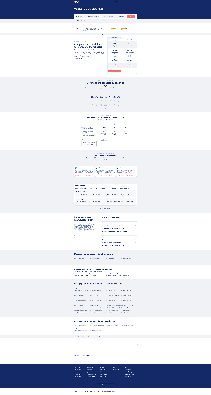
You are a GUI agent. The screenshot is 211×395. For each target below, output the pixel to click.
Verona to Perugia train (79, 305)
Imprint (86, 391)
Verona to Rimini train (110, 312)
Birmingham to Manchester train (112, 295)
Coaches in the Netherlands (93, 371)
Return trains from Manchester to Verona (83, 273)
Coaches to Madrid (91, 376)
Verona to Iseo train (125, 312)
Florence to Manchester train (96, 310)
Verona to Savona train (94, 298)
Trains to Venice (78, 372)
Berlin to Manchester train (95, 295)
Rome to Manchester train (126, 295)
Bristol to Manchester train (95, 330)
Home (75, 336)
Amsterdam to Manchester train (96, 302)
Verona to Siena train (94, 305)
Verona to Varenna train (79, 302)
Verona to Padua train (110, 290)
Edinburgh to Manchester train (127, 307)
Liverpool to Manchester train (80, 310)
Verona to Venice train (79, 258)
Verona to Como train (125, 302)
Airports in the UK (128, 372)
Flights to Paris (103, 371)
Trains (82, 1)
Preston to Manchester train (96, 328)
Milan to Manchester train (95, 288)
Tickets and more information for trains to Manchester (117, 275)
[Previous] (89, 97)
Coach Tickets (90, 367)
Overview (97, 34)
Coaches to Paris (90, 372)
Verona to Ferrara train (110, 300)
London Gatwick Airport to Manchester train (130, 293)
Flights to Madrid (103, 374)
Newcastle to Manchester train (80, 330)
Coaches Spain (90, 369)
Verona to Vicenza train (79, 295)
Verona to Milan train (110, 258)
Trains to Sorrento (78, 376)
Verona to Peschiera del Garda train (113, 288)
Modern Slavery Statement (109, 391)
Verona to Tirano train (110, 298)
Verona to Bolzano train (126, 258)
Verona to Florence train (95, 258)
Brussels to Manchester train (127, 305)
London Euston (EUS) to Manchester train (114, 305)
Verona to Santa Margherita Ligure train (114, 293)
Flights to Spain (103, 376)
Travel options (91, 34)
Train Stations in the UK (130, 374)
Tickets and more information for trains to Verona (85, 275)
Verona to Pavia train (78, 307)
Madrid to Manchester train (95, 290)
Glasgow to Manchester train (80, 288)
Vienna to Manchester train (80, 312)
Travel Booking (128, 376)
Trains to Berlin (78, 374)
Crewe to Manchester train (111, 328)
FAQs (102, 34)
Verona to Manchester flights (112, 273)
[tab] (89, 163)
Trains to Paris (78, 371)
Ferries (94, 1)
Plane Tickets (102, 367)
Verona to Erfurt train (110, 302)
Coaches (86, 1)
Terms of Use (92, 391)
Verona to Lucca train (78, 298)
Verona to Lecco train (125, 310)
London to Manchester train (80, 300)
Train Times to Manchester (88, 336)
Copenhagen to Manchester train (81, 290)
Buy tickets (83, 34)
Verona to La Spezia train (126, 300)
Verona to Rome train (78, 260)
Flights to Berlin (103, 369)
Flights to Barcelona (104, 372)
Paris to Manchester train (95, 293)
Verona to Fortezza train (126, 298)
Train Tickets (77, 367)
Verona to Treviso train (126, 290)
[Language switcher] (117, 2)
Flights (90, 1)
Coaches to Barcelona (91, 374)
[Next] (122, 97)
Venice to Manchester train (95, 300)
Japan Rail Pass (128, 369)
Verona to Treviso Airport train (112, 310)
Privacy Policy (100, 391)
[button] (103, 16)
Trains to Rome (78, 369)
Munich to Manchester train (80, 293)
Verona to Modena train (95, 312)
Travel (126, 367)
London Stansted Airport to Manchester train (115, 307)
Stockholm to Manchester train (127, 288)
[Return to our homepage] (77, 2)
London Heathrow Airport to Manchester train (99, 307)
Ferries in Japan (115, 369)
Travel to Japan (128, 371)
